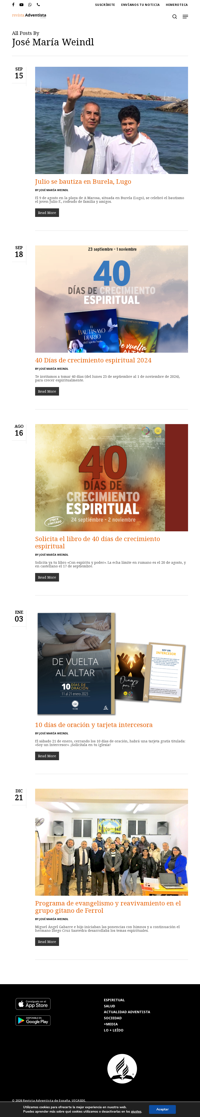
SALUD (109, 1006)
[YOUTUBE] (22, 4)
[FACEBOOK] (13, 4)
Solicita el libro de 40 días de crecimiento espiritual (97, 542)
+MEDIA (111, 1024)
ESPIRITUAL (114, 1000)
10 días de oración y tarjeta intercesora (94, 724)
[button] (185, 16)
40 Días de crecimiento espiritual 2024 (93, 360)
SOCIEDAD (113, 1018)
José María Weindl (53, 190)
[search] (174, 16)
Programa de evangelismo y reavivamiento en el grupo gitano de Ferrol (108, 907)
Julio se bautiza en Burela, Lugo (83, 181)
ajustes (136, 1111)
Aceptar (162, 1109)
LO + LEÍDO (113, 1030)
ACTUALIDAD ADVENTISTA (127, 1012)
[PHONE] (38, 4)
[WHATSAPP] (30, 4)
